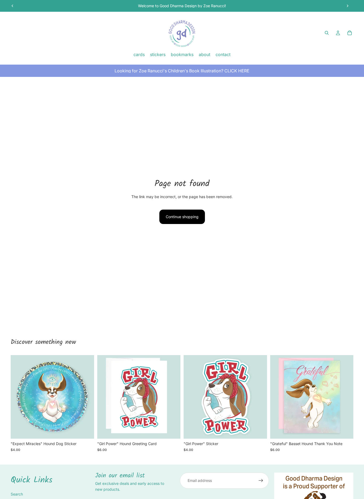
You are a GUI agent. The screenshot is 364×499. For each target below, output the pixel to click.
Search (17, 494)
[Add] (86, 430)
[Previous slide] (12, 6)
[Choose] (172, 430)
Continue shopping (182, 216)
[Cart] (349, 33)
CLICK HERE (236, 70)
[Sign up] (260, 480)
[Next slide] (347, 6)
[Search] (327, 33)
